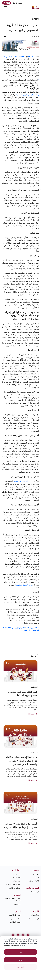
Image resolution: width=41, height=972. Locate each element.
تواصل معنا (35, 892)
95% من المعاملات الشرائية (14, 56)
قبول (20, 952)
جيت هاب (17, 904)
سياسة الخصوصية (14, 918)
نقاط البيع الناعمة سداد (12, 884)
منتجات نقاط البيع (14, 888)
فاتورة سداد (16, 877)
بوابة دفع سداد (15, 874)
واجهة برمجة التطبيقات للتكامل (12, 899)
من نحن (36, 874)
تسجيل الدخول (17, 3)
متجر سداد (16, 881)
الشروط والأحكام (14, 915)
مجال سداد (35, 915)
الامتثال (36, 877)
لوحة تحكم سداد (33, 918)
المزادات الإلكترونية (21, 481)
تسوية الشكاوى (15, 922)
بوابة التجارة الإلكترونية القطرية (27, 94)
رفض (20, 959)
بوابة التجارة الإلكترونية (23, 585)
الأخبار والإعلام (34, 881)
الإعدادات (20, 967)
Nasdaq (30, 56)
